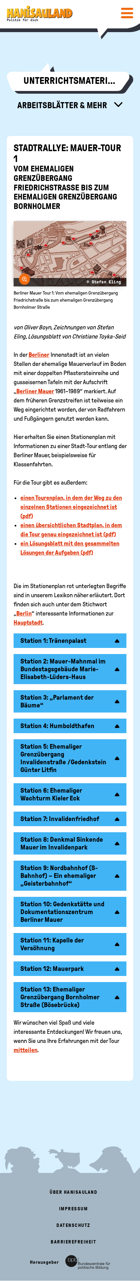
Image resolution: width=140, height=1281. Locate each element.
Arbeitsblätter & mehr (63, 105)
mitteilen (25, 1050)
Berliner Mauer (35, 391)
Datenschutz (73, 1225)
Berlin (24, 613)
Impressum (73, 1208)
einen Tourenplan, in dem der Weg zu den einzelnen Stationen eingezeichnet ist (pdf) (71, 506)
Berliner (39, 354)
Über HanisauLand (73, 1192)
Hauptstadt (28, 622)
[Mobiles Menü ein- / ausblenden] (127, 13)
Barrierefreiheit (73, 1241)
